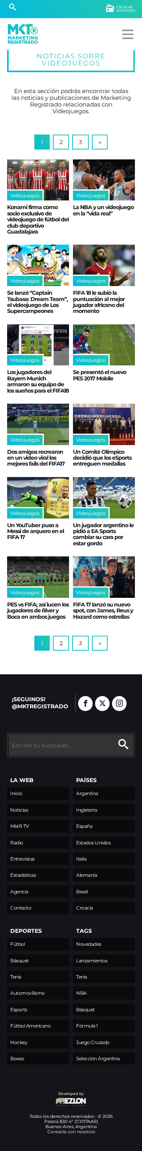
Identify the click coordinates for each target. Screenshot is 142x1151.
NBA (81, 993)
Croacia (84, 908)
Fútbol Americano (30, 1026)
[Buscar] (12, 7)
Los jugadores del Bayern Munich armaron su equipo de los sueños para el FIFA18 (38, 381)
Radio (16, 843)
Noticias (19, 810)
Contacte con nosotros (71, 1131)
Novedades (88, 944)
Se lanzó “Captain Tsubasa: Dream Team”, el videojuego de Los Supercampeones (37, 301)
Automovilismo (27, 993)
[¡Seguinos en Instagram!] (119, 703)
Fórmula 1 (87, 1026)
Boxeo (17, 1058)
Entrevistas (22, 859)
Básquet (19, 961)
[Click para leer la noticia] (38, 180)
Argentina (87, 793)
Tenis (15, 977)
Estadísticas (23, 875)
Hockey (18, 1042)
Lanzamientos (91, 961)
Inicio (16, 793)
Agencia (19, 892)
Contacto (20, 908)
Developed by (45, 1097)
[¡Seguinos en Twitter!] (102, 703)
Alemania (86, 875)
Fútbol (17, 944)
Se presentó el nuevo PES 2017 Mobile (99, 375)
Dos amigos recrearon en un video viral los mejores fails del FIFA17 (36, 458)
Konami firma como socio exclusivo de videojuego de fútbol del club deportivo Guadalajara (38, 219)
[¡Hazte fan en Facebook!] (85, 703)
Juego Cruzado (93, 1042)
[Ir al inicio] (23, 34)
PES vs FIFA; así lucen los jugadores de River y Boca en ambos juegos (38, 610)
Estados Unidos (93, 843)
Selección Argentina (98, 1058)
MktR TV (19, 826)
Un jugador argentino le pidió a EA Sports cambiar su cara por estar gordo (103, 534)
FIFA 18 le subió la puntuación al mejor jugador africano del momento (99, 301)
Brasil (82, 892)
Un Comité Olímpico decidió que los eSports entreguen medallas (102, 458)
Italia (81, 859)
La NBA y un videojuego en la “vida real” (103, 210)
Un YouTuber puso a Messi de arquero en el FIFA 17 (35, 531)
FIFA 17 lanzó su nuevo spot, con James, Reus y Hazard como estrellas (103, 610)
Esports (18, 1010)
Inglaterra (86, 810)
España (84, 826)
